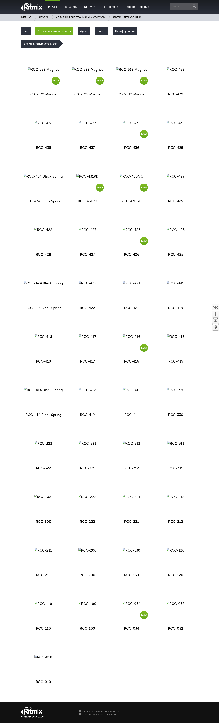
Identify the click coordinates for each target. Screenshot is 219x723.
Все (26, 31)
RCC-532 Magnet (43, 94)
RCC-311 (175, 468)
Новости (129, 7)
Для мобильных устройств (54, 31)
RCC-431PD (87, 201)
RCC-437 (87, 147)
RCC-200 (87, 575)
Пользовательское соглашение (98, 714)
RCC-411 (131, 415)
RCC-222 (87, 521)
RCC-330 (175, 415)
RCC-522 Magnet (87, 94)
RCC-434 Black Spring (43, 201)
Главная (26, 17)
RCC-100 (87, 628)
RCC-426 (131, 254)
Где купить (91, 7)
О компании (71, 7)
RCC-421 (131, 308)
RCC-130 (131, 575)
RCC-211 (43, 575)
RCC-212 (175, 521)
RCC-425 (175, 254)
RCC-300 (43, 521)
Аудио (84, 31)
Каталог (52, 7)
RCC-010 (43, 682)
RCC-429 (175, 201)
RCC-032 (175, 628)
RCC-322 (43, 468)
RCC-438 (43, 147)
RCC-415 (175, 361)
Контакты (146, 7)
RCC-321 (87, 468)
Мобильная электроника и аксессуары (80, 17)
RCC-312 (131, 468)
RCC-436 (131, 147)
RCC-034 (131, 628)
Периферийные (125, 31)
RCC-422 (87, 308)
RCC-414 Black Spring (43, 415)
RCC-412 (87, 415)
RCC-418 (43, 361)
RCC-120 (175, 575)
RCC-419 (175, 308)
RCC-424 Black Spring (43, 308)
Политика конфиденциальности (99, 711)
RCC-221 (131, 521)
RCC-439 (175, 94)
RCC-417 (87, 361)
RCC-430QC (131, 201)
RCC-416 (131, 361)
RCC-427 (87, 254)
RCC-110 (43, 628)
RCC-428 (43, 254)
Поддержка (110, 7)
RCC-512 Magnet (132, 94)
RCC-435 (175, 147)
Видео (101, 31)
